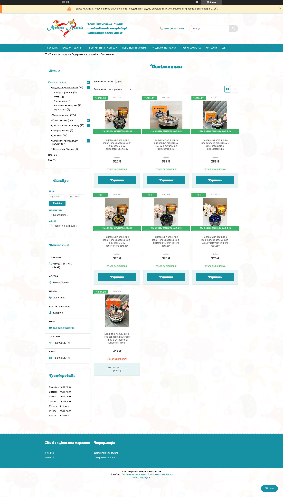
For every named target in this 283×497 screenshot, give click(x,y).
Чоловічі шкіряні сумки (65, 105)
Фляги (57, 97)
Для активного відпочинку (65, 125)
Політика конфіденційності (160, 474)
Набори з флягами (63, 92)
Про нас (52, 155)
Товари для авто (60, 130)
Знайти (57, 203)
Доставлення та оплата (103, 48)
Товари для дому (60, 115)
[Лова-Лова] (64, 28)
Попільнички (60, 101)
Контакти (211, 48)
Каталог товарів (72, 48)
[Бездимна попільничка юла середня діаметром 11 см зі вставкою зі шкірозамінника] (117, 310)
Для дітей (57, 135)
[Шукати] (233, 28)
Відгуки (52, 159)
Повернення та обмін (134, 48)
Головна (52, 48)
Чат (272, 488)
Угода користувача (164, 48)
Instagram (49, 453)
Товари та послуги (59, 54)
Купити (117, 180)
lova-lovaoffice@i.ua (63, 327)
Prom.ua (157, 471)
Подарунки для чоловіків (85, 54)
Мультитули (60, 109)
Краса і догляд (59, 120)
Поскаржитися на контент (134, 474)
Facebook (50, 457)
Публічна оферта (191, 48)
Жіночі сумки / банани (63, 149)
